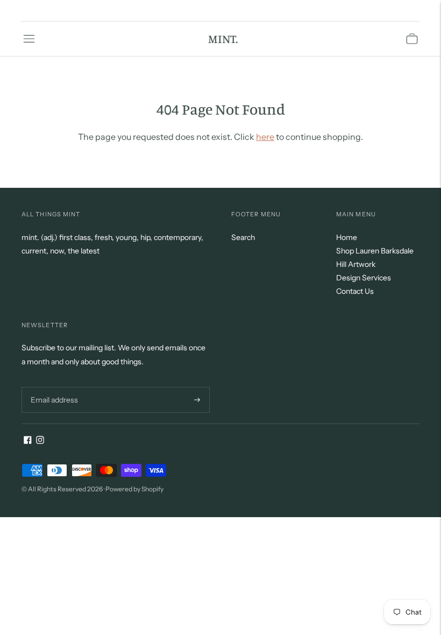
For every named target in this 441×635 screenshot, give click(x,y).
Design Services (363, 278)
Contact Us (355, 291)
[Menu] (29, 39)
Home (346, 237)
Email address (53, 387)
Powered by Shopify (134, 489)
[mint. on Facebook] (28, 441)
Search (243, 237)
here (265, 136)
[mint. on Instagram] (40, 441)
